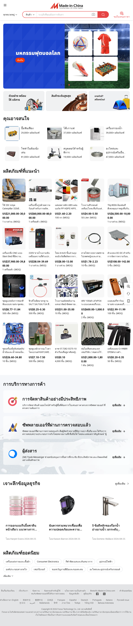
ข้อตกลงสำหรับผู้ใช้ (52, 590)
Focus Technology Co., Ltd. (69, 609)
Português (97, 600)
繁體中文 (39, 600)
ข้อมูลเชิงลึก (74, 593)
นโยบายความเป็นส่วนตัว (75, 590)
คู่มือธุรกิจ (88, 593)
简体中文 (27, 600)
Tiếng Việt (89, 602)
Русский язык (123, 600)
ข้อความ (36, 590)
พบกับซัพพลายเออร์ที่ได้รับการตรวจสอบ (48, 593)
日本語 (50, 600)
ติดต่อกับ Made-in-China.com (102, 590)
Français (61, 600)
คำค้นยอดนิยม (126, 590)
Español (73, 600)
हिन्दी (55, 602)
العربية (32, 602)
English (15, 600)
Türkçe (77, 602)
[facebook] (97, 593)
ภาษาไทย (66, 602)
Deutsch (84, 600)
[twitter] (104, 593)
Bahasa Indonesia (106, 602)
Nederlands (44, 602)
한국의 (22, 602)
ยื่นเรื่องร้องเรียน (7, 590)
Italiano (109, 600)
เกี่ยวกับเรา (23, 590)
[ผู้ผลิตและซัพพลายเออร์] (66, 5)
